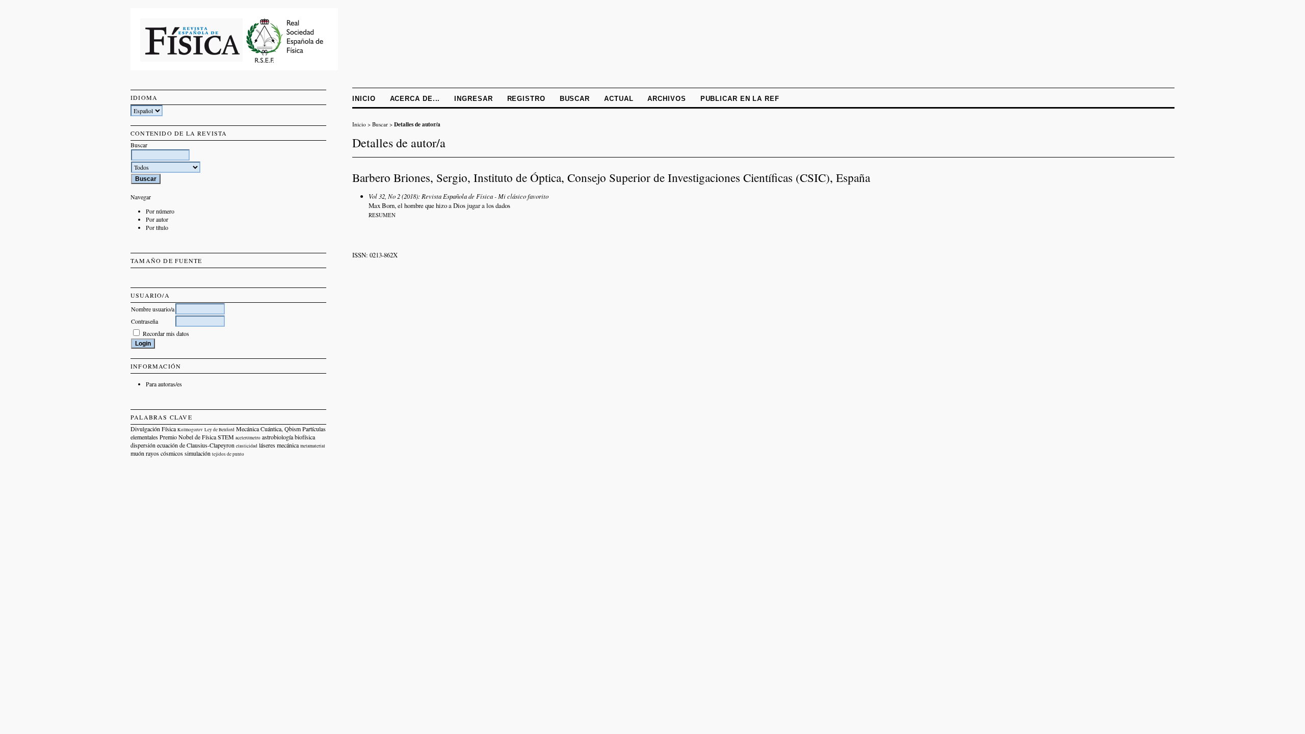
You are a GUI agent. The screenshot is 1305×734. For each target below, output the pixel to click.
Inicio (363, 98)
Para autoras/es (164, 384)
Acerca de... (415, 98)
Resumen (382, 215)
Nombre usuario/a (152, 309)
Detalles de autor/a (417, 124)
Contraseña (144, 321)
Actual (618, 98)
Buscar (575, 98)
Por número (160, 211)
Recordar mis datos (166, 333)
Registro (526, 98)
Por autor (157, 219)
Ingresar (473, 98)
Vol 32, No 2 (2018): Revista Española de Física (431, 196)
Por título (157, 227)
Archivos (666, 98)
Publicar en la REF (739, 98)
